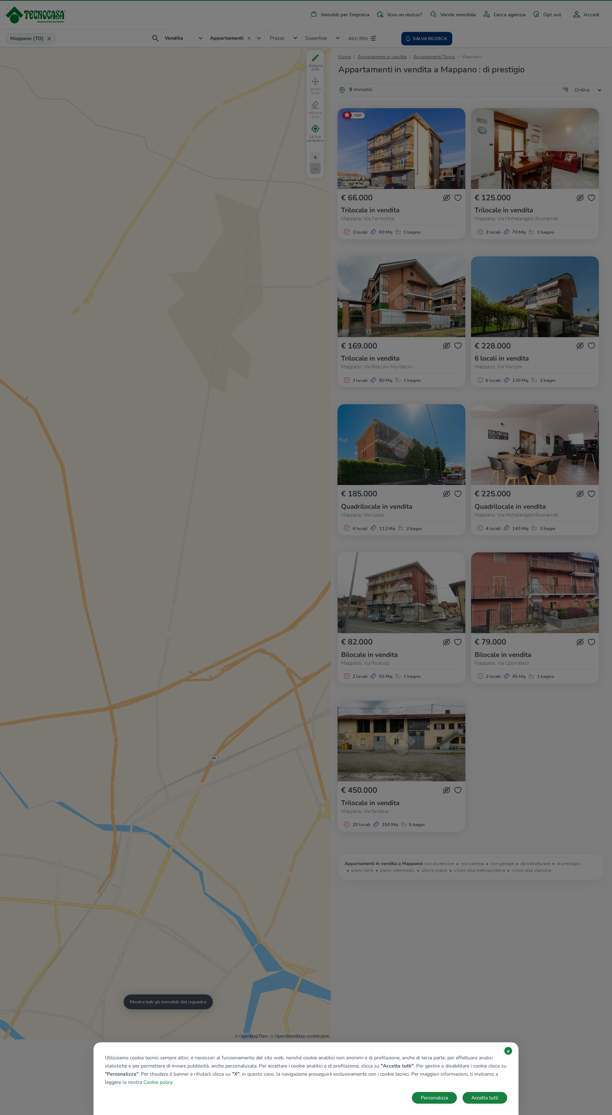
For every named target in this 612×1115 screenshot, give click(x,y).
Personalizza (434, 1097)
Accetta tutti (484, 1097)
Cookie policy (157, 1082)
